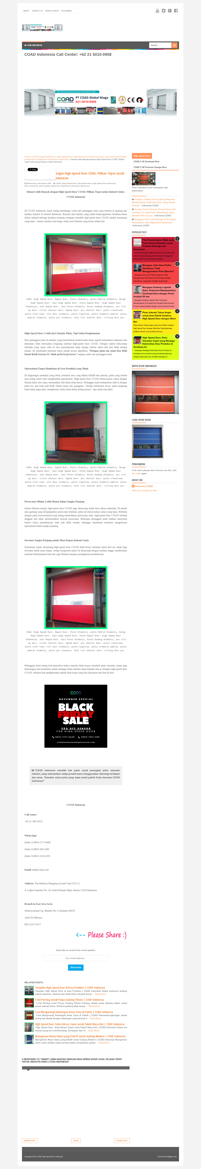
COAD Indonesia (34, 45)
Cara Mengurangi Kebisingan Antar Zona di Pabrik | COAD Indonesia (74, 1012)
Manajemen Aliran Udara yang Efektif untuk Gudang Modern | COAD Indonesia (80, 1036)
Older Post (122, 1141)
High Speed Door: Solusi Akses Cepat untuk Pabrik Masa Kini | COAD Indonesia (80, 1024)
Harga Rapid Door (69, 183)
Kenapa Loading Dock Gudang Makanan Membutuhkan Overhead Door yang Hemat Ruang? (153, 202)
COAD (58, 183)
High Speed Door (85, 183)
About (26, 10)
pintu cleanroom (31, 186)
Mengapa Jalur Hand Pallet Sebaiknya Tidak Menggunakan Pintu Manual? (158, 268)
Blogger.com (172, 1156)
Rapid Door (55, 186)
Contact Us (37, 10)
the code (136, 473)
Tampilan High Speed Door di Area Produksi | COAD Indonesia (70, 987)
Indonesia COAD (144, 486)
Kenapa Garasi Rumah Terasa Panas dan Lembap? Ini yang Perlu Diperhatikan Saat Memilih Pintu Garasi (154, 212)
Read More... (101, 994)
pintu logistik (44, 186)
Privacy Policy (52, 10)
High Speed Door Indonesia (104, 183)
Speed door (85, 186)
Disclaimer (66, 10)
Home (76, 1141)
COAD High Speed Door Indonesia (49, 1156)
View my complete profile (144, 490)
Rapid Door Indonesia (70, 186)
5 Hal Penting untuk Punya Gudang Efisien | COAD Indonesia (69, 1000)
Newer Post (29, 1141)
